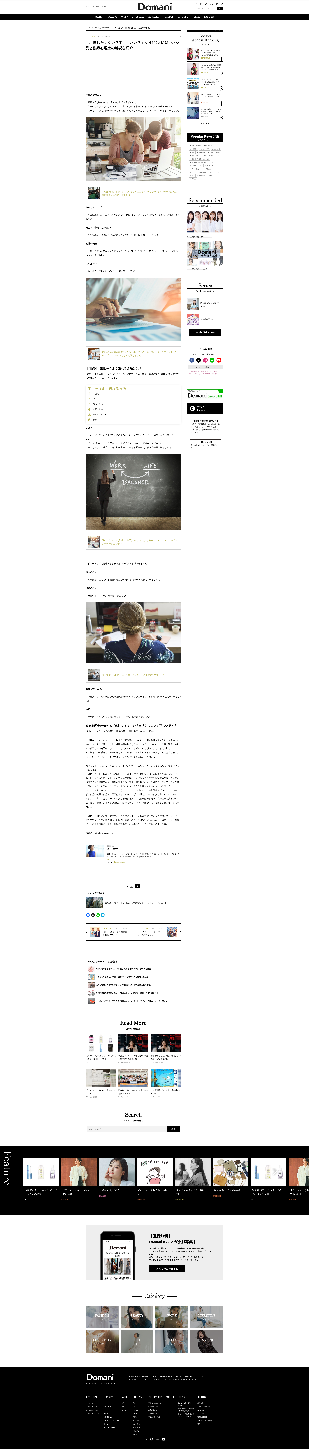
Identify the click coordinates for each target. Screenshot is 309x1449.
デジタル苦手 (210, 165)
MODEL (169, 17)
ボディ (106, 1414)
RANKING (209, 17)
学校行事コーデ (153, 1407)
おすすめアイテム (92, 1410)
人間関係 (194, 149)
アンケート (204, 407)
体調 (95, 420)
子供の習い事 (152, 1414)
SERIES (196, 17)
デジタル (125, 1410)
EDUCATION (154, 17)
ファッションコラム (92, 1407)
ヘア (105, 1410)
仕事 (123, 1407)
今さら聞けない (196, 145)
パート (96, 399)
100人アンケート (109, 28)
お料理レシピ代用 (196, 165)
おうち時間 (216, 149)
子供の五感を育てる (154, 1403)
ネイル (106, 1424)
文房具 (193, 179)
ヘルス (135, 1414)
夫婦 (205, 155)
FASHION (99, 17)
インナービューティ (110, 1427)
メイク (106, 1403)
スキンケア (107, 1407)
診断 (192, 159)
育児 (192, 152)
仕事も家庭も (195, 155)
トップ (88, 28)
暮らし (135, 1403)
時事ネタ (212, 175)
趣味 (218, 152)
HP (108, 859)
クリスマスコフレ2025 (111, 1420)
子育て (135, 1417)
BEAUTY (112, 17)
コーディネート (91, 1403)
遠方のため (98, 404)
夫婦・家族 (136, 1424)
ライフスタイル (97, 28)
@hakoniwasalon (119, 862)
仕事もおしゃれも (203, 159)
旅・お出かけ (137, 1420)
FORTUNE (183, 17)
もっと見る (205, 123)
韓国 (212, 162)
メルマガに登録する (167, 1268)
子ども (96, 394)
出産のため (98, 409)
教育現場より (152, 1410)
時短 (192, 175)
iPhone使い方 (195, 169)
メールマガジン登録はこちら (205, 367)
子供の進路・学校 (154, 1417)
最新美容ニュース (109, 1417)
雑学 (123, 1403)
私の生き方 (136, 1427)
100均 (211, 152)
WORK (124, 17)
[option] (41, 1180)
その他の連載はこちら (205, 332)
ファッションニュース (93, 1414)
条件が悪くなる (100, 414)
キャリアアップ (215, 155)
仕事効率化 (201, 152)
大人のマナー (209, 145)
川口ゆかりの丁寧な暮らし (199, 162)
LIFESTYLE (138, 17)
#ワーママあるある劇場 (198, 172)
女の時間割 (201, 175)
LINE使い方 (207, 169)
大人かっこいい (214, 172)
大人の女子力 (205, 149)
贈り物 (135, 1434)
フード (135, 1407)
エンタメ (135, 1410)
